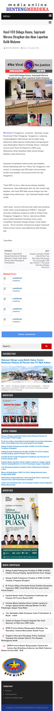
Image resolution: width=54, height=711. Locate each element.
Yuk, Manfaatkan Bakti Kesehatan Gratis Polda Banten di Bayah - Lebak (28, 614)
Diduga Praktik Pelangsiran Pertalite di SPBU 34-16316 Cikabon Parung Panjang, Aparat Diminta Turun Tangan (25, 452)
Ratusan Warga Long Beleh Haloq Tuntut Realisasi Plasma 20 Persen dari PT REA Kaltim (26, 361)
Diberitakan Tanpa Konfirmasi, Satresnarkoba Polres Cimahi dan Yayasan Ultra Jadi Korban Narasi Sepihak (25, 478)
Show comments (26, 334)
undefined (17, 278)
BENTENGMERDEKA (26, 708)
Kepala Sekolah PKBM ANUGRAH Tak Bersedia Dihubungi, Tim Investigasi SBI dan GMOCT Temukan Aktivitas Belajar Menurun (39, 260)
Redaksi (8, 691)
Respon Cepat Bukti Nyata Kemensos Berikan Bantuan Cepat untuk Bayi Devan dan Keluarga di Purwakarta (16, 258)
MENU (6, 16)
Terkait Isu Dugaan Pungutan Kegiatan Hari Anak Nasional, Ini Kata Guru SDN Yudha (25, 622)
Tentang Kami (11, 694)
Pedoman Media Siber (14, 698)
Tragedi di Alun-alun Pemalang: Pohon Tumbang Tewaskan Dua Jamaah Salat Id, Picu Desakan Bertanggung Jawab (23, 638)
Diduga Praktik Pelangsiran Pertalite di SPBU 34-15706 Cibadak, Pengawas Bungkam (28, 579)
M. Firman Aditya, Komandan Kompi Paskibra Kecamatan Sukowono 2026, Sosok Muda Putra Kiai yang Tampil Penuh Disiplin (26, 442)
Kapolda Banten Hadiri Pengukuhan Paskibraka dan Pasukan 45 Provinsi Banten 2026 (27, 597)
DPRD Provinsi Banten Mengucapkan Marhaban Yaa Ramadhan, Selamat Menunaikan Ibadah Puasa (27, 629)
